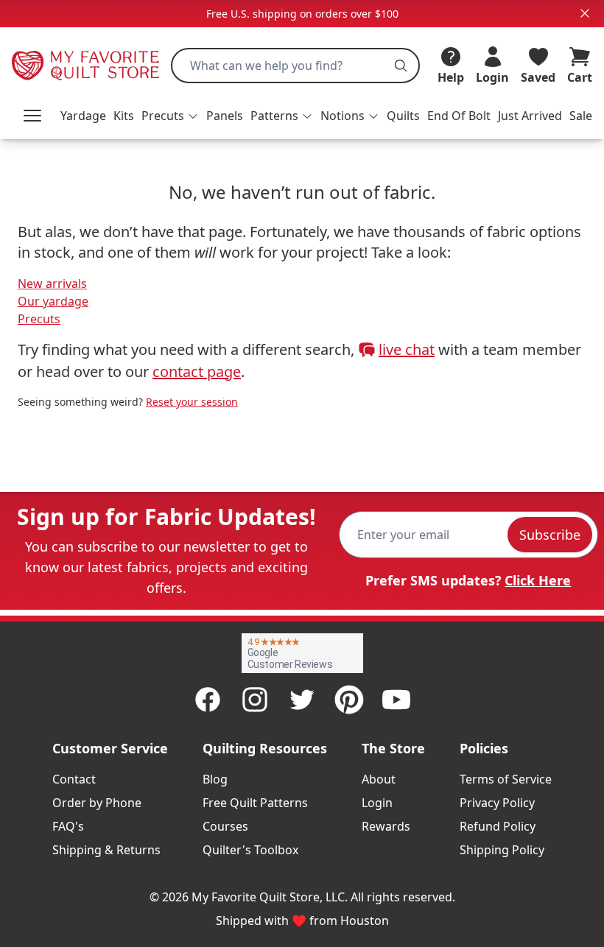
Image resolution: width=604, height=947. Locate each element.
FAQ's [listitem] (68, 826)
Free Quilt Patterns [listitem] (255, 803)
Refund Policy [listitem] (497, 826)
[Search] (401, 65)
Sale (580, 116)
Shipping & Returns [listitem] (106, 850)
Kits (123, 116)
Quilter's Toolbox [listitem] (250, 850)
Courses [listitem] (225, 826)
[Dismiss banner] (584, 13)
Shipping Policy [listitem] (502, 850)
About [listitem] (379, 779)
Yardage (83, 116)
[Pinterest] (349, 699)
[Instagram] (255, 699)
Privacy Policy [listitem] (497, 803)
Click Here (538, 580)
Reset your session (192, 402)
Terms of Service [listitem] (506, 779)
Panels (224, 116)
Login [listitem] (377, 803)
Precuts (39, 319)
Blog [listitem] (215, 779)
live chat (407, 349)
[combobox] (295, 65)
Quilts (403, 116)
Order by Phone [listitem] (96, 803)
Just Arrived (530, 116)
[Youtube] (396, 699)
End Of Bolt (459, 116)
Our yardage (53, 301)
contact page (196, 371)
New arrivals (52, 283)
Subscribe (549, 534)
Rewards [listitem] (386, 826)
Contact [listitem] (74, 779)
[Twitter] (302, 699)
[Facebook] (207, 699)
